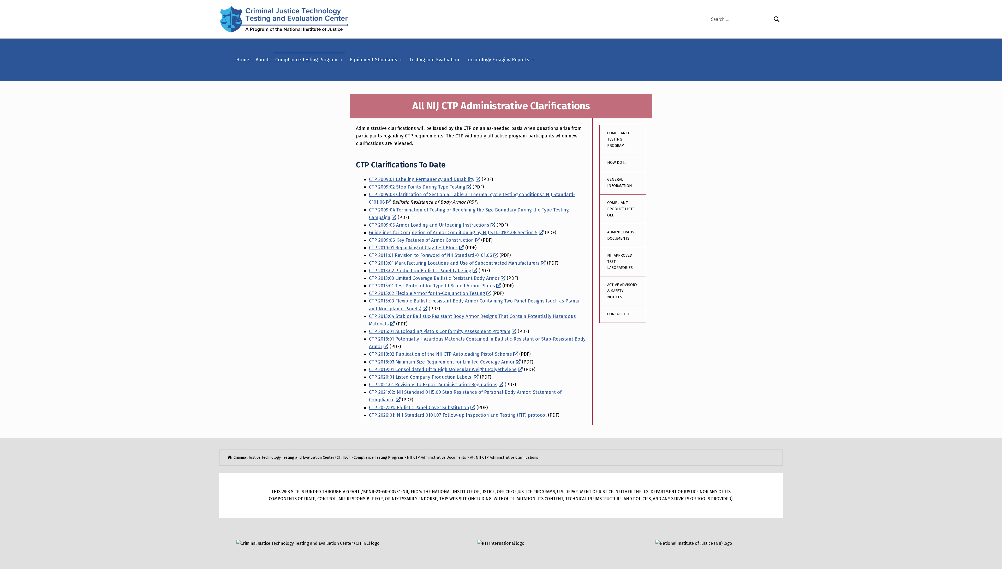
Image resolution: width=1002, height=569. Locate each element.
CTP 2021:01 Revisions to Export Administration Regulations (433, 385)
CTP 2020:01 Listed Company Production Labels (421, 377)
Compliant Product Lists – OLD (622, 208)
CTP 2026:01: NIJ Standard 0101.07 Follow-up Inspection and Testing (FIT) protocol (458, 415)
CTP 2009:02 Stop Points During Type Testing (417, 187)
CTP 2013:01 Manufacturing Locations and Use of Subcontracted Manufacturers (454, 263)
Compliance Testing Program (306, 60)
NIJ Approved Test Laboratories (620, 261)
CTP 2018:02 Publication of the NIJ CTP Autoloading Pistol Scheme (440, 354)
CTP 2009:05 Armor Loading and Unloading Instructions (429, 225)
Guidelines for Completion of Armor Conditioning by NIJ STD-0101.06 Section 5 (453, 232)
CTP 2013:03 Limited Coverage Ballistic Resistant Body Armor (434, 278)
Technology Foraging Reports (497, 60)
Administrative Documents (621, 235)
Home (242, 60)
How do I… (617, 162)
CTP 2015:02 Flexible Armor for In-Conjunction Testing (427, 293)
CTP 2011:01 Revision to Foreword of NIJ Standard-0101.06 (430, 255)
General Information (619, 182)
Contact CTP (618, 314)
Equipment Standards (373, 60)
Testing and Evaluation (434, 60)
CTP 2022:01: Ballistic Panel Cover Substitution (419, 407)
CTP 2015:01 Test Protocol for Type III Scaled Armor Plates (432, 286)
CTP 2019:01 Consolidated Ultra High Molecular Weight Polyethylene (443, 369)
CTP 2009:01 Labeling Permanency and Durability (421, 179)
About (262, 60)
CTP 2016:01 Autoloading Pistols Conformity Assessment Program (439, 331)
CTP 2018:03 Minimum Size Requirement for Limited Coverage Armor (442, 362)
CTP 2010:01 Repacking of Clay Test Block (413, 248)
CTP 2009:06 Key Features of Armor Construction (421, 240)
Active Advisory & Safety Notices (622, 290)
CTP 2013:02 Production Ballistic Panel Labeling (420, 271)
